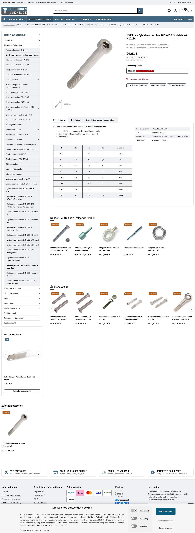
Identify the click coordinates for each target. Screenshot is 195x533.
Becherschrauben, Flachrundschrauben (22, 55)
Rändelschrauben (13, 129)
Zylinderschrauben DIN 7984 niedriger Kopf (23, 274)
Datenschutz (39, 495)
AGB (36, 499)
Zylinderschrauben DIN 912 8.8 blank (22, 235)
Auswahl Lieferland (134, 60)
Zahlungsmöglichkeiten (11, 495)
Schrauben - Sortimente (14, 318)
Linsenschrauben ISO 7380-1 (18, 102)
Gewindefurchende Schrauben (19, 75)
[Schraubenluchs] (14, 10)
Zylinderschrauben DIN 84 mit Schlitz (21, 184)
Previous (52, 308)
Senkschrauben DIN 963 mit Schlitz (21, 149)
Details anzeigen (165, 528)
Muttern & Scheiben (12, 288)
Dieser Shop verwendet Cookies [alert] (72, 507)
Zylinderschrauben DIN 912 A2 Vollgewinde (20, 228)
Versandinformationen (10, 499)
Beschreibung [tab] (59, 120)
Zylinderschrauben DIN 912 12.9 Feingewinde (20, 251)
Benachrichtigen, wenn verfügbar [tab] (100, 120)
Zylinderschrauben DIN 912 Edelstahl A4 (22, 221)
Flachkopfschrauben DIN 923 (18, 60)
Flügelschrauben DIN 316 (16, 70)
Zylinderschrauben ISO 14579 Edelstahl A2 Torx (22, 282)
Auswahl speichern (166, 521)
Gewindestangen (11, 293)
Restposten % (10, 323)
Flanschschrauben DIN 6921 (18, 65)
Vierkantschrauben (14, 174)
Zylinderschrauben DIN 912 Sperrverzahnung (18, 259)
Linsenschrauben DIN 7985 (17, 97)
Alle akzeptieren (165, 511)
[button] (169, 11)
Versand (144, 57)
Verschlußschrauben (14, 169)
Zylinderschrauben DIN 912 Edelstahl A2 (22, 213)
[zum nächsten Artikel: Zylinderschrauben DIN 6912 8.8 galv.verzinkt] (191, 25)
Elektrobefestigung (12, 308)
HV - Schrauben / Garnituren (18, 92)
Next (191, 308)
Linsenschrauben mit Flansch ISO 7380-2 (20, 108)
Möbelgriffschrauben (14, 124)
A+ (170, 2)
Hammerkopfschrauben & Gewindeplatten (16, 86)
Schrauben (8, 40)
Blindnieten (9, 303)
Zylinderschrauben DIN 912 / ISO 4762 (20, 190)
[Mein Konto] (175, 11)
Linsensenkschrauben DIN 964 (19, 115)
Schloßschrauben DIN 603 (17, 134)
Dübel (6, 298)
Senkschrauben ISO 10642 (17, 159)
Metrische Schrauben (13, 45)
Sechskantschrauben (14, 139)
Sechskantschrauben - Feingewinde (21, 144)
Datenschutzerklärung (157, 494)
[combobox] (157, 71)
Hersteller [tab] (75, 120)
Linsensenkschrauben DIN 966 (19, 120)
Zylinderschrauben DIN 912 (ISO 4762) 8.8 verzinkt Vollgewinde (20, 205)
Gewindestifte (12, 79)
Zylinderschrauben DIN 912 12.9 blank (23, 245)
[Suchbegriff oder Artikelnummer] (140, 11)
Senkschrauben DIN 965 (16, 154)
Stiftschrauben (12, 164)
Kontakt (4, 491)
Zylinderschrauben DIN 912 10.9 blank (23, 240)
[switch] (134, 510)
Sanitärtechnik (10, 313)
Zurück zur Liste (9, 25)
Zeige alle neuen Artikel (22, 391)
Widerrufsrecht (40, 502)
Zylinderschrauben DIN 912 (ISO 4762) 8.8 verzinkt (20, 197)
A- (174, 2)
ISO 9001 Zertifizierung (11, 502)
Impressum (39, 491)
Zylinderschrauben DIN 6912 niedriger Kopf (170, 136)
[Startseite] (4, 19)
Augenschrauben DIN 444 (16, 50)
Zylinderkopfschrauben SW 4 (18, 179)
